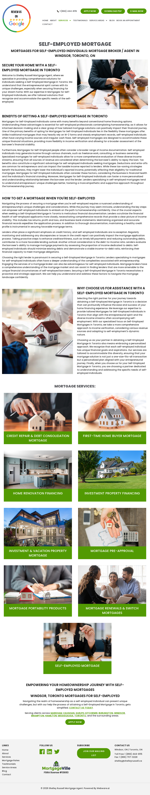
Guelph (80, 713)
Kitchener (91, 713)
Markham (56, 713)
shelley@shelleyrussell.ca (128, 760)
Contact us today (81, 707)
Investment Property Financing (112, 493)
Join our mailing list (94, 753)
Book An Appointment (128, 20)
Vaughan (69, 713)
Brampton (37, 715)
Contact (47, 24)
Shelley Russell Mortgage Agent (66, 788)
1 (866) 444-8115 (68, 11)
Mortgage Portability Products (37, 608)
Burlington (106, 713)
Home (45, 20)
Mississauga (65, 715)
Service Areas (96, 20)
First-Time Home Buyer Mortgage (112, 436)
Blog (112, 20)
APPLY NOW (90, 11)
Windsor (119, 713)
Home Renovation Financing (38, 493)
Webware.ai (103, 788)
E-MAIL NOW (136, 11)
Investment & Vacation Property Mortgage (38, 553)
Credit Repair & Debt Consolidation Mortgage (38, 438)
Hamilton (51, 715)
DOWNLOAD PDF (113, 11)
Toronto (80, 715)
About (53, 20)
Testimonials (80, 20)
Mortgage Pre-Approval (112, 551)
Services (63, 20)
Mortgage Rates (10, 760)
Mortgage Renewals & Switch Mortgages (112, 610)
